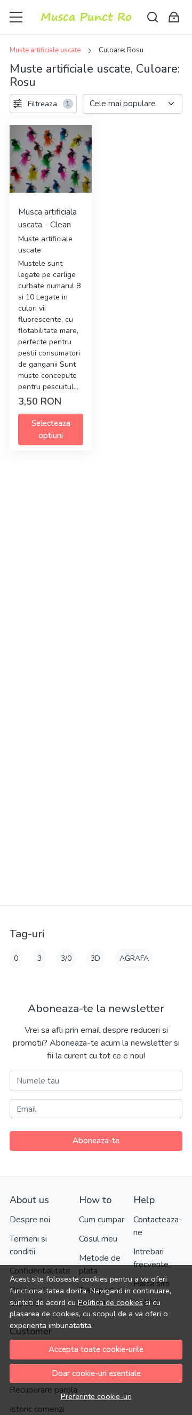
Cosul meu (98, 1239)
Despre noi (30, 1220)
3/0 (66, 958)
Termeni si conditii (28, 1245)
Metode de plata (100, 1264)
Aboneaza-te (96, 1140)
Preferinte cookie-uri (96, 1396)
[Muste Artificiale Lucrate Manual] (85, 17)
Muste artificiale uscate (45, 50)
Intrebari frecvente (151, 1258)
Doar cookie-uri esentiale (96, 1373)
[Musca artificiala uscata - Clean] (51, 159)
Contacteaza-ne (157, 1226)
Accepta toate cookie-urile (96, 1349)
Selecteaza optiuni (50, 429)
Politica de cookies (110, 1302)
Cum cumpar (101, 1220)
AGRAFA (134, 958)
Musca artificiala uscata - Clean (47, 218)
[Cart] (173, 17)
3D (95, 958)
